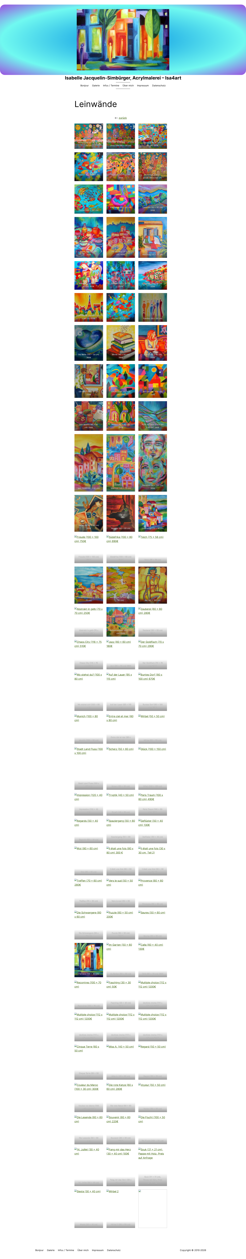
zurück (123, 117)
